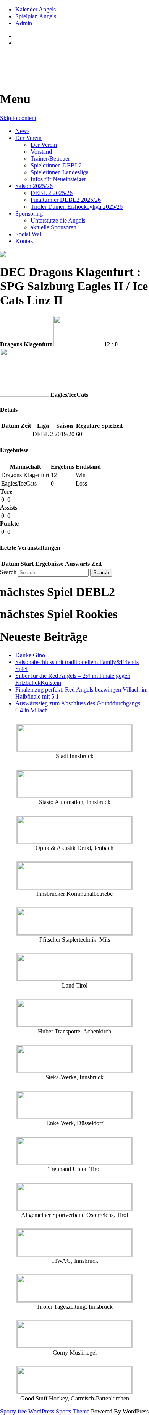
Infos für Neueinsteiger (58, 179)
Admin (23, 23)
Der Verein (28, 138)
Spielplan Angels (35, 16)
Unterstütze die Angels (58, 220)
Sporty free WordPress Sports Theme (44, 1411)
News (22, 131)
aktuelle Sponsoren (53, 227)
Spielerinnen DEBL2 (56, 165)
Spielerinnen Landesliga (60, 172)
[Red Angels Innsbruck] (74, 254)
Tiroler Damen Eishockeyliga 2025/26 (77, 206)
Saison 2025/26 (34, 186)
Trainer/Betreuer (50, 158)
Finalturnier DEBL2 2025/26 (66, 200)
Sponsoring (29, 213)
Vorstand (41, 151)
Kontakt (25, 241)
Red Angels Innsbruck (58, 61)
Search (8, 572)
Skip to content (18, 118)
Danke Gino (30, 655)
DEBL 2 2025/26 (52, 193)
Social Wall (29, 234)
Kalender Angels (35, 9)
